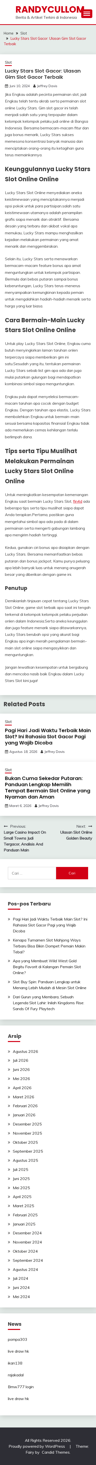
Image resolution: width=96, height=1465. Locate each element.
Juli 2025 (20, 1169)
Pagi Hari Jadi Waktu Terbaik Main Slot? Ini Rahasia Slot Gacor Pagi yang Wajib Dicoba (48, 736)
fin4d (77, 501)
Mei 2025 (21, 1187)
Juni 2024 (21, 1287)
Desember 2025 (27, 1124)
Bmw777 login (21, 1386)
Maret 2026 (23, 1096)
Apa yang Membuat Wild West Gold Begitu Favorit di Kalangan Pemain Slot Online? (47, 966)
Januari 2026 (24, 1114)
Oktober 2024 (25, 1251)
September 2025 (28, 1151)
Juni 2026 (21, 1069)
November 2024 (27, 1242)
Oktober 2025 (25, 1142)
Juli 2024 (20, 1278)
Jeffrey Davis (47, 86)
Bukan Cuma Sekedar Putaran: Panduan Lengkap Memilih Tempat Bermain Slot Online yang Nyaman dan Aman (47, 787)
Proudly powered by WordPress (37, 1446)
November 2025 (27, 1133)
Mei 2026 (21, 1078)
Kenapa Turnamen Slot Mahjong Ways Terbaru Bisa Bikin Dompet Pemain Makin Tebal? (49, 946)
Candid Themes (56, 1452)
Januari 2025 (24, 1224)
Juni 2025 (21, 1178)
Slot (8, 62)
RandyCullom (50, 9)
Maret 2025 (23, 1205)
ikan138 (15, 1363)
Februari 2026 (25, 1105)
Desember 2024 (27, 1232)
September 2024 (28, 1260)
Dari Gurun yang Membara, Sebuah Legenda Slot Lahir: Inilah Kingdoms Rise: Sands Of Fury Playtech (48, 1002)
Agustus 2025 (25, 1160)
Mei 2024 (21, 1296)
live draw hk (18, 1351)
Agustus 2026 (25, 1051)
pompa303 (17, 1339)
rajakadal (16, 1374)
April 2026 (22, 1087)
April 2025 (22, 1196)
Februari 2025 (25, 1214)
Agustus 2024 (25, 1269)
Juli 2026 (20, 1060)
